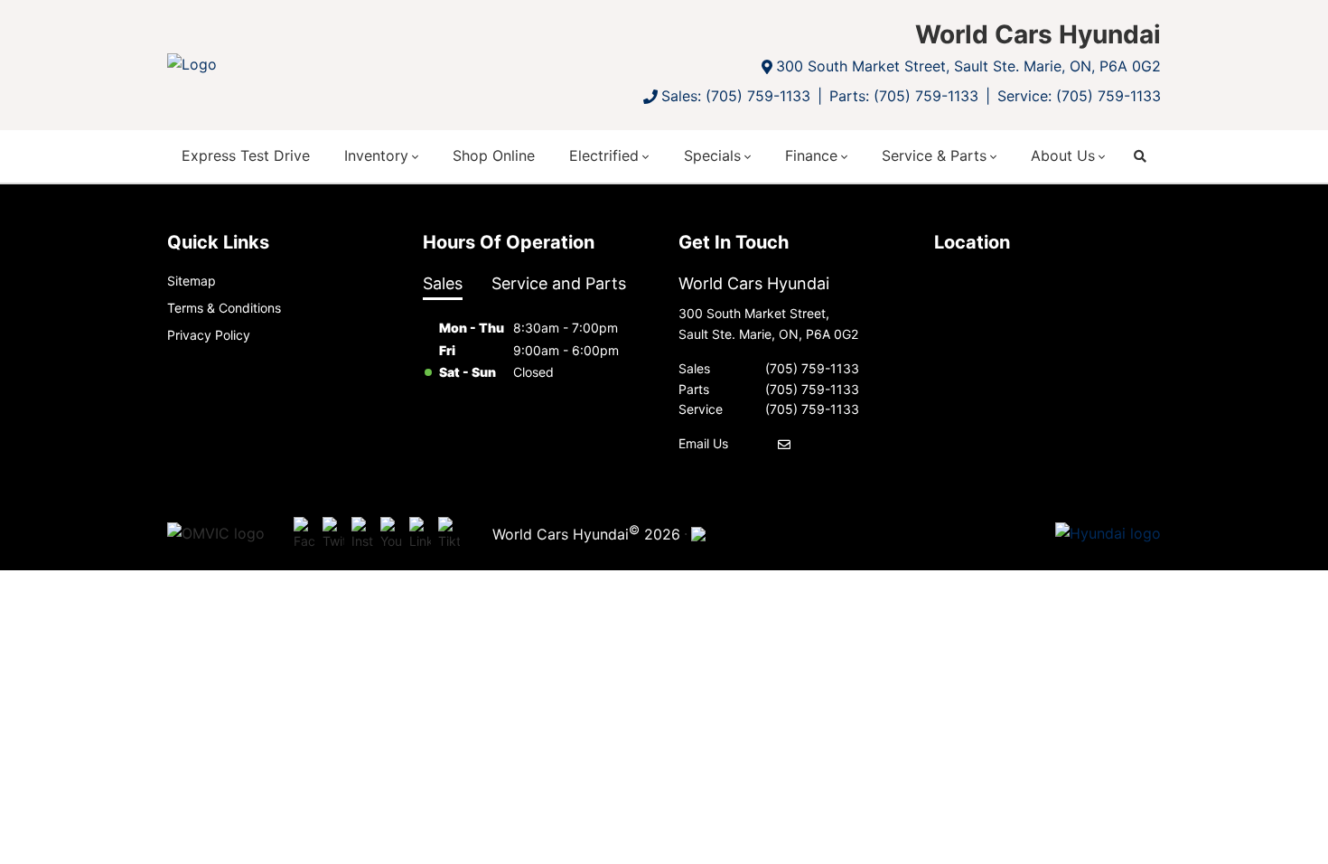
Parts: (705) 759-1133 (903, 96)
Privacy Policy (208, 335)
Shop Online (494, 155)
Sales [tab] (443, 283)
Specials (712, 155)
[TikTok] (449, 534)
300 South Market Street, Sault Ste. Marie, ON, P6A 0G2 (968, 66)
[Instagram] (362, 534)
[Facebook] (304, 534)
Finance (811, 155)
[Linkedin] (420, 534)
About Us (1063, 155)
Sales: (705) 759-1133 (735, 96)
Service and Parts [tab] (558, 283)
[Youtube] (391, 534)
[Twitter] (333, 534)
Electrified (604, 155)
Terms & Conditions (224, 307)
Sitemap (191, 280)
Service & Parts (934, 155)
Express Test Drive (246, 155)
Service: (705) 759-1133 (1079, 96)
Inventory (376, 155)
